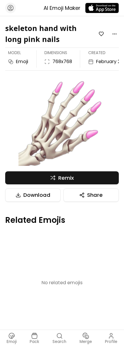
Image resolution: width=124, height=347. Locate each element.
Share (95, 195)
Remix (66, 177)
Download (36, 195)
